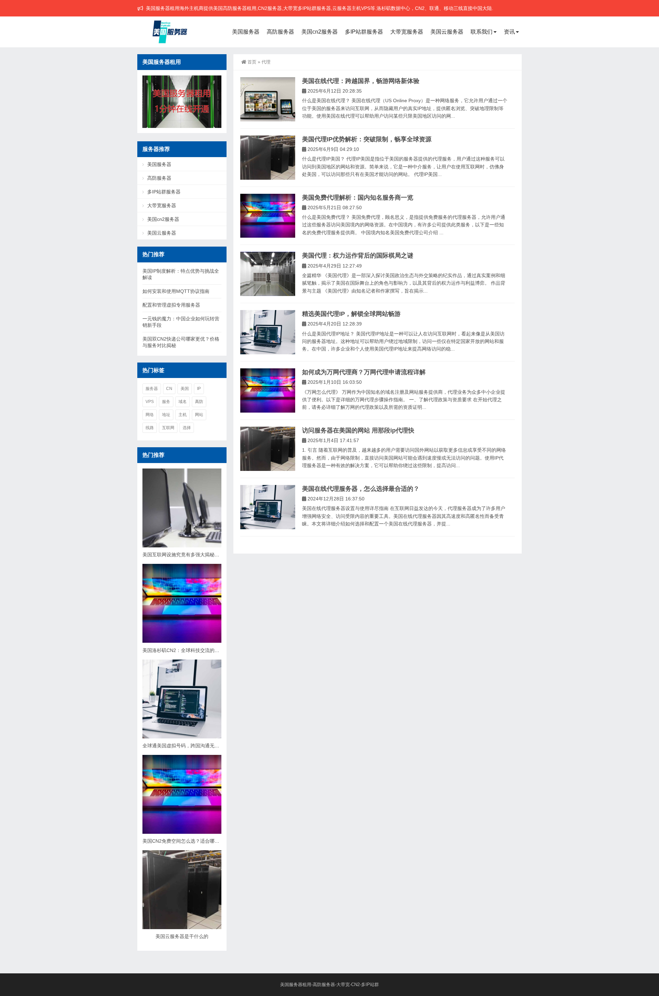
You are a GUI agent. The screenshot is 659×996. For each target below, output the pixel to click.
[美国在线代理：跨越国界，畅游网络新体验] (267, 99)
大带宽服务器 (406, 32)
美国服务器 (245, 32)
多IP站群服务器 (364, 32)
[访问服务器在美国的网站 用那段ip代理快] (267, 449)
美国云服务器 (446, 32)
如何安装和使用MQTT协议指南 (175, 291)
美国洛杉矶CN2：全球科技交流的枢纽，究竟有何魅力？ (202, 650)
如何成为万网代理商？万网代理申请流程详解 (364, 372)
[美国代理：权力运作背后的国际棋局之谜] (267, 274)
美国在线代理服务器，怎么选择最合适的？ (360, 488)
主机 (182, 414)
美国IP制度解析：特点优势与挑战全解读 (180, 274)
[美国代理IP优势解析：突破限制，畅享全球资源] (267, 157)
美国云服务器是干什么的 (181, 936)
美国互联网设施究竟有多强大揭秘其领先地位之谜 (195, 554)
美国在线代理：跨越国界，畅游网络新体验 (360, 81)
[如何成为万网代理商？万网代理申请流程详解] (267, 390)
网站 (199, 414)
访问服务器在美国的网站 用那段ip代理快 (358, 430)
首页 (251, 61)
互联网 (168, 427)
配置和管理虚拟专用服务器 (171, 305)
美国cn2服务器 (319, 32)
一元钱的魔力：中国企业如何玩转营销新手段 (180, 322)
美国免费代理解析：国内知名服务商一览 (357, 197)
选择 (187, 427)
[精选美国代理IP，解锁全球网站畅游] (267, 332)
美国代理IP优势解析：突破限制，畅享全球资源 (366, 139)
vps (150, 401)
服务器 (152, 388)
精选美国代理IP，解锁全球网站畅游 (351, 313)
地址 (166, 414)
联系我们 (482, 32)
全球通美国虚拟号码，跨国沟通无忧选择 (185, 745)
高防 (199, 401)
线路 (150, 427)
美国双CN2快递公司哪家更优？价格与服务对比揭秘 (180, 342)
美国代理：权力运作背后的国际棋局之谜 (357, 255)
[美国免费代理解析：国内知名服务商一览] (267, 216)
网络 (150, 414)
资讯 (509, 32)
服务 (166, 401)
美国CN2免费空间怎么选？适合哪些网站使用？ (192, 841)
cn (169, 388)
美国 (185, 388)
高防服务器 (280, 32)
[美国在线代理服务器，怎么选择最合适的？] (267, 507)
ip (199, 388)
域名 (182, 401)
